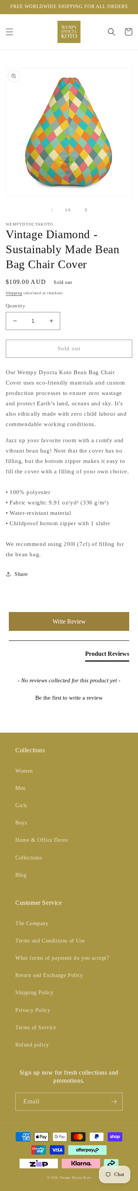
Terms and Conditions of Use (50, 941)
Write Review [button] (69, 621)
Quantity (15, 306)
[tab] (107, 655)
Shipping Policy (34, 992)
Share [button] (21, 574)
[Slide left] (52, 209)
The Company (32, 923)
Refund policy (32, 1045)
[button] (9, 31)
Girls (21, 805)
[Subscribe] (113, 1102)
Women (24, 771)
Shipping (14, 293)
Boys (21, 823)
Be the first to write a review (69, 698)
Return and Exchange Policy (49, 975)
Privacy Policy (32, 1010)
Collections (28, 858)
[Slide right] (85, 209)
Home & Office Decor (41, 840)
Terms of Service (35, 1027)
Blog (20, 875)
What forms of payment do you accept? (62, 958)
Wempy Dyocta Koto (75, 1177)
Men (20, 788)
